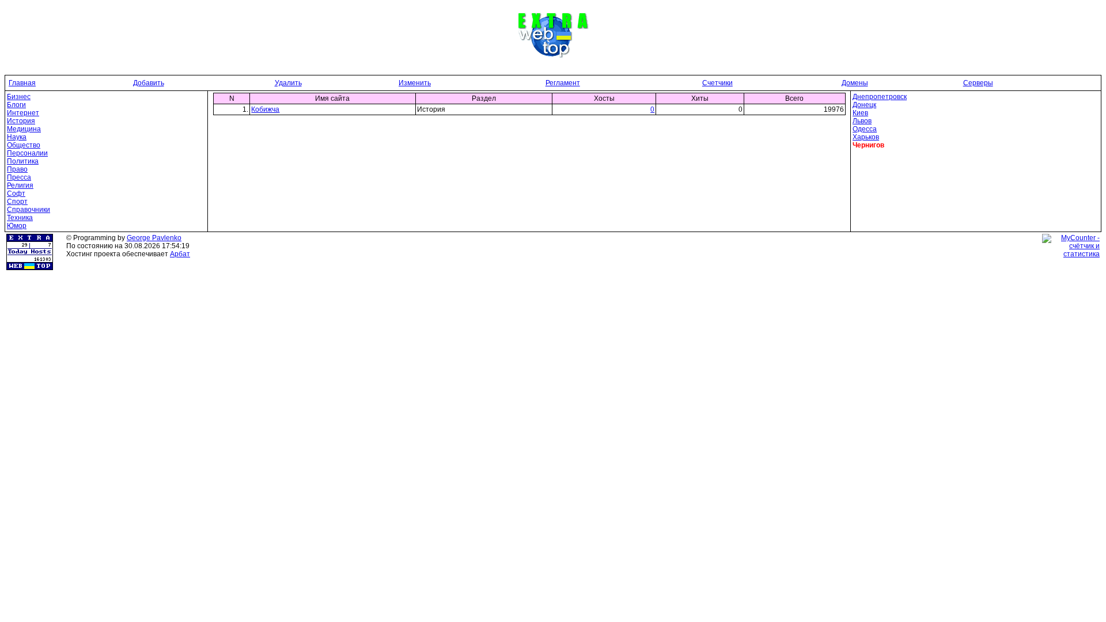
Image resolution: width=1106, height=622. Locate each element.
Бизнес (19, 97)
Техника (20, 218)
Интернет (23, 113)
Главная (22, 83)
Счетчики (717, 83)
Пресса (19, 177)
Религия (20, 185)
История (21, 121)
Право (17, 169)
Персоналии (27, 153)
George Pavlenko (154, 238)
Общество (23, 145)
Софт (16, 193)
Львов (862, 121)
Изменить (415, 83)
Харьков (866, 137)
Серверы (978, 83)
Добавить (148, 83)
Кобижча (265, 109)
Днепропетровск (880, 97)
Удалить (288, 83)
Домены (855, 83)
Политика (23, 161)
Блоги (16, 105)
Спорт (17, 202)
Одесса (865, 129)
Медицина (24, 129)
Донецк (864, 105)
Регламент (563, 83)
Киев (860, 113)
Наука (16, 137)
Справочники (28, 210)
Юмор (16, 226)
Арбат (180, 254)
